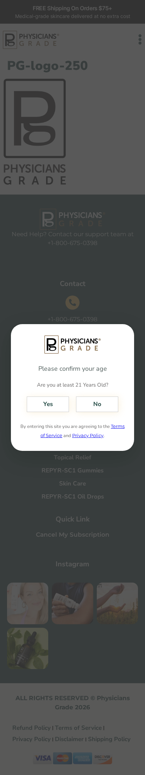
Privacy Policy (87, 435)
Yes (48, 404)
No (97, 404)
